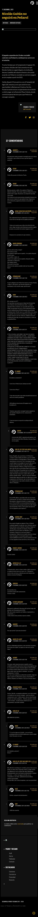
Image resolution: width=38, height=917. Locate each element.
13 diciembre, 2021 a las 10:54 (22, 519)
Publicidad (12, 859)
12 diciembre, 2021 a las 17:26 (22, 493)
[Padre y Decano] (4, 3)
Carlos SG (16, 711)
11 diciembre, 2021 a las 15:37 (20, 713)
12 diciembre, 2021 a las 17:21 (22, 451)
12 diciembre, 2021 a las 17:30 (20, 278)
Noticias (5, 23)
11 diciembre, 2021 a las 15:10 (20, 763)
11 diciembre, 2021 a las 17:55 (22, 791)
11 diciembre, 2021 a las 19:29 (20, 585)
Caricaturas (12, 874)
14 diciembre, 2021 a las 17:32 (20, 152)
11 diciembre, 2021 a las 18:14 (20, 626)
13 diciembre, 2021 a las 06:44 (20, 245)
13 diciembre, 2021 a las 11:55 (20, 185)
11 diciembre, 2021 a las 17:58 (20, 659)
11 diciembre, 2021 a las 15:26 (20, 746)
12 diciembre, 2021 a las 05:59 (22, 728)
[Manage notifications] (33, 913)
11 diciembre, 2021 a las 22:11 (20, 329)
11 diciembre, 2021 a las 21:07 (20, 550)
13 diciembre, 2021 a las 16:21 (20, 170)
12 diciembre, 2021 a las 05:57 (20, 297)
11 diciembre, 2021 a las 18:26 (20, 604)
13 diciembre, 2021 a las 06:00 (24, 433)
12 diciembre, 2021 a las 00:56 (22, 806)
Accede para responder (33, 150)
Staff (10, 853)
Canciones (12, 871)
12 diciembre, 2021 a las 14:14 (22, 373)
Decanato (11, 880)
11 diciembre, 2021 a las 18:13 (20, 641)
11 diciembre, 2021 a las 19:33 (20, 565)
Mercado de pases (15, 23)
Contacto (11, 861)
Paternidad (12, 877)
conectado (20, 824)
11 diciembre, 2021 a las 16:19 (20, 689)
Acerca (11, 856)
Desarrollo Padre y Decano (9, 901)
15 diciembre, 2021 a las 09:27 (22, 213)
